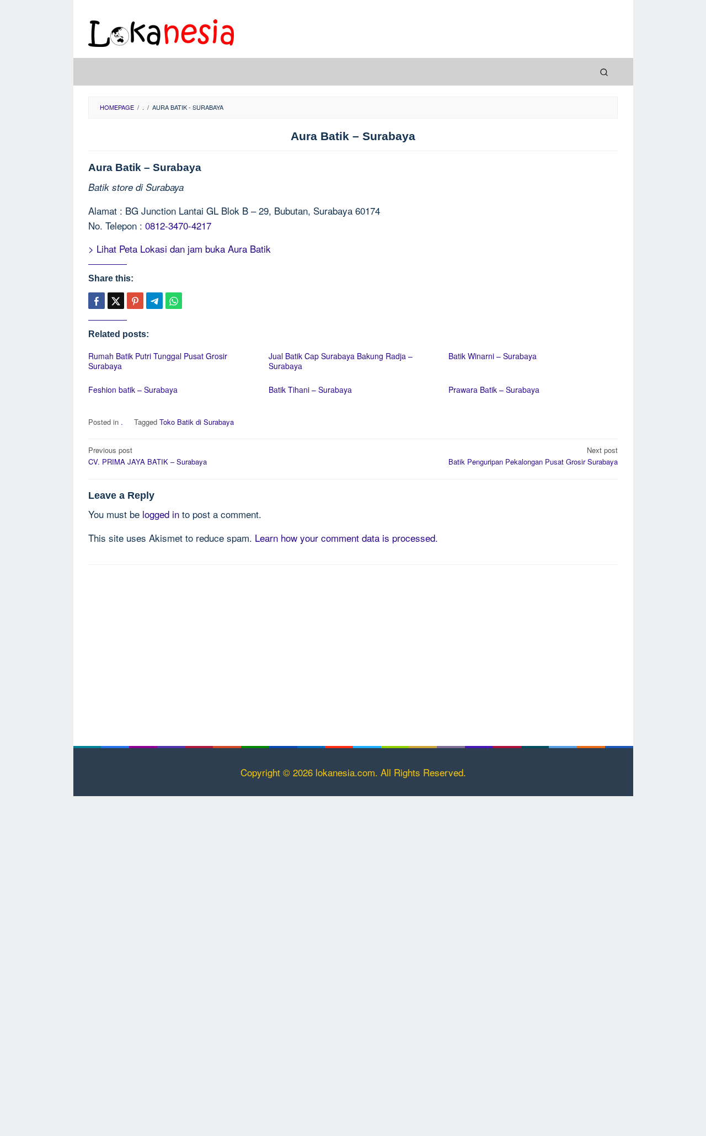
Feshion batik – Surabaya (133, 389)
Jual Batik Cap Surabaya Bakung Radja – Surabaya (341, 360)
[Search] (604, 72)
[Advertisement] (353, 653)
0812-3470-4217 (178, 225)
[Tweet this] (116, 300)
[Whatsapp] (173, 300)
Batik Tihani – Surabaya (310, 389)
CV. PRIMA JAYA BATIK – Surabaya (147, 456)
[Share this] (96, 300)
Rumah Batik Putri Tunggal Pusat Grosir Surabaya (157, 360)
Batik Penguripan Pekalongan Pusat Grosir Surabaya (533, 456)
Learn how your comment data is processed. (346, 538)
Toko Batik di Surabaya (196, 422)
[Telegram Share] (154, 300)
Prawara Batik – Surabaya (493, 389)
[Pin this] (135, 300)
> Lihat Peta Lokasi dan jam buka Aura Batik (179, 248)
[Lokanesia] (161, 31)
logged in (160, 514)
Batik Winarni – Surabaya (492, 355)
